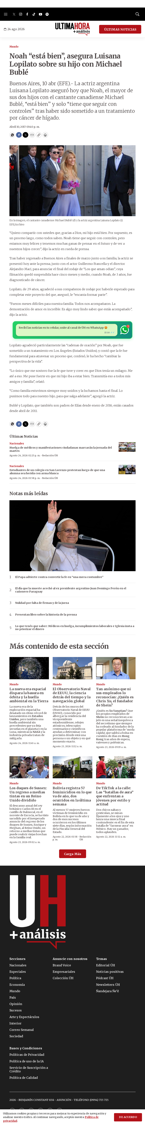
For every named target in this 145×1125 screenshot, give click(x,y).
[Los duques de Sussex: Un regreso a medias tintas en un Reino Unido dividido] (29, 767)
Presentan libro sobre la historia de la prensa (46, 614)
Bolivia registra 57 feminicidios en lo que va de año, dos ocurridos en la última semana (72, 796)
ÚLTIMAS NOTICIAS (120, 29)
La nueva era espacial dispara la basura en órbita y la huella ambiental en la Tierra (28, 695)
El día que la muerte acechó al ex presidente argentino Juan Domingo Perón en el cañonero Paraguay (70, 590)
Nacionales (16, 443)
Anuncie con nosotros (70, 959)
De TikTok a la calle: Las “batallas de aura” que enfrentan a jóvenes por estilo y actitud (114, 796)
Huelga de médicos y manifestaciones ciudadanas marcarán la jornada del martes (60, 449)
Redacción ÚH (50, 455)
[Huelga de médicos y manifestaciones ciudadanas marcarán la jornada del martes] (127, 447)
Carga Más (72, 854)
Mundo (14, 46)
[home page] (72, 29)
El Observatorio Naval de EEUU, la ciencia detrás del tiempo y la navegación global (72, 695)
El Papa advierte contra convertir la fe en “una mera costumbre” (59, 577)
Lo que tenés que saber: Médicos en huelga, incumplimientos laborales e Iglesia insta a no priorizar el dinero (74, 628)
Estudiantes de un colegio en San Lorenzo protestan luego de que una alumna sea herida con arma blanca (57, 471)
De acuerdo (128, 1117)
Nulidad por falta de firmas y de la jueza (42, 603)
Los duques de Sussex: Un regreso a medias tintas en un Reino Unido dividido (28, 794)
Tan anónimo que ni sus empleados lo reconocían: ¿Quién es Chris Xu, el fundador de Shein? (115, 697)
